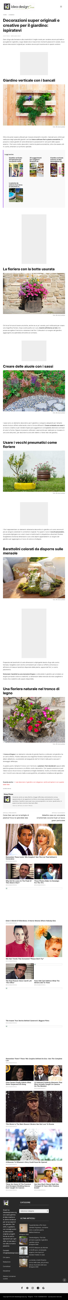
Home (5, 14)
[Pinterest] (27, 1288)
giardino (11, 14)
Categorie (22, 1208)
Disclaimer (6, 1271)
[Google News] (43, 1288)
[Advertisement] (34, 63)
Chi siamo (6, 1257)
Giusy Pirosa (6, 36)
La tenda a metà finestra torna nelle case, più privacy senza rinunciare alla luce (39, 1262)
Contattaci (6, 1266)
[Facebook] (21, 1288)
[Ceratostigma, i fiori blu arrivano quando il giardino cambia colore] (23, 1240)
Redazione (6, 1262)
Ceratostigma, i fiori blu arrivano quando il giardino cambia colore (38, 1240)
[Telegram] (38, 1288)
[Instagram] (32, 1288)
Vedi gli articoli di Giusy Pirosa (23, 805)
